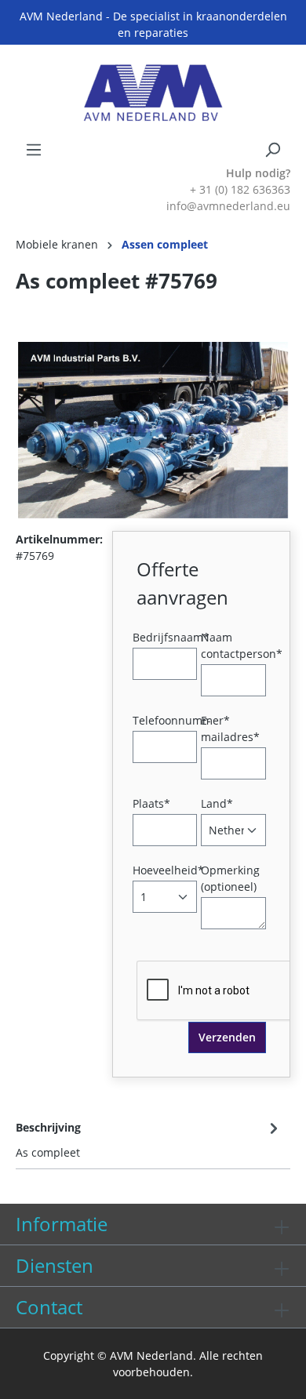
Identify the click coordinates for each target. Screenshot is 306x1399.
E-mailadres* (230, 728)
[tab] (149, 1139)
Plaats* (151, 803)
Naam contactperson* (241, 645)
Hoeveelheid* (168, 870)
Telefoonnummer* (181, 720)
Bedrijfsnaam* (171, 637)
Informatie (61, 1224)
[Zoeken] (272, 150)
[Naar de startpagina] (153, 93)
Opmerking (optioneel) (230, 878)
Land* (217, 803)
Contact (49, 1307)
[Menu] (34, 150)
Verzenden (227, 1037)
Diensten (54, 1265)
